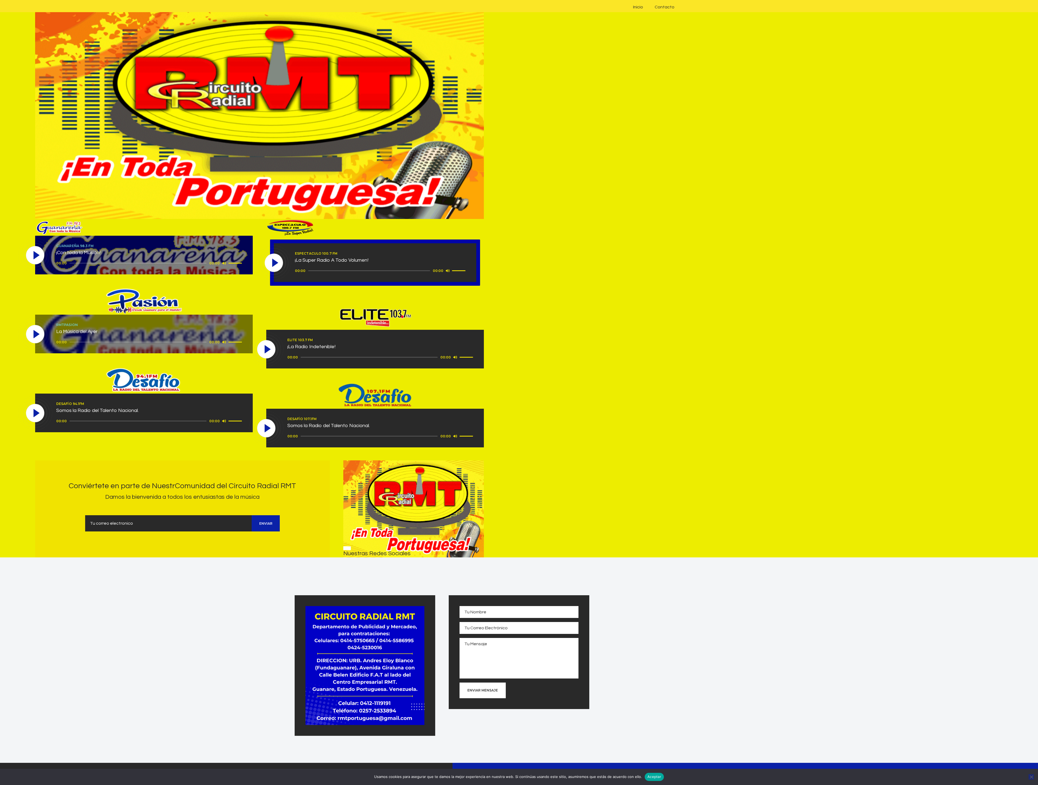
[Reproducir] (35, 255)
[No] (1031, 777)
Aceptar (654, 776)
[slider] (236, 263)
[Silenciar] (224, 263)
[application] (150, 263)
